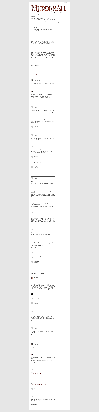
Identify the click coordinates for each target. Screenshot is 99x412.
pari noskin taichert (36, 261)
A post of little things (34, 74)
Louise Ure (35, 166)
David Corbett (36, 177)
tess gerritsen (36, 302)
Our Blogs (35, 2)
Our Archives (45, 2)
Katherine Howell (36, 79)
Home (31, 2)
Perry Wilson (36, 343)
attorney (35, 388)
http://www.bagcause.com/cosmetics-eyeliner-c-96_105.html (39, 373)
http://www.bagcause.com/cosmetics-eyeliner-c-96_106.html (39, 376)
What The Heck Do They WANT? (50, 74)
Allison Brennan (36, 277)
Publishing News (40, 2)
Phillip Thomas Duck (37, 126)
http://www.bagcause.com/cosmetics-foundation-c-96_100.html (39, 381)
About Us (50, 2)
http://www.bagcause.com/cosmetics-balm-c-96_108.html (38, 384)
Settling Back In (60, 20)
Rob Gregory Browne (37, 293)
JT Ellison (35, 212)
